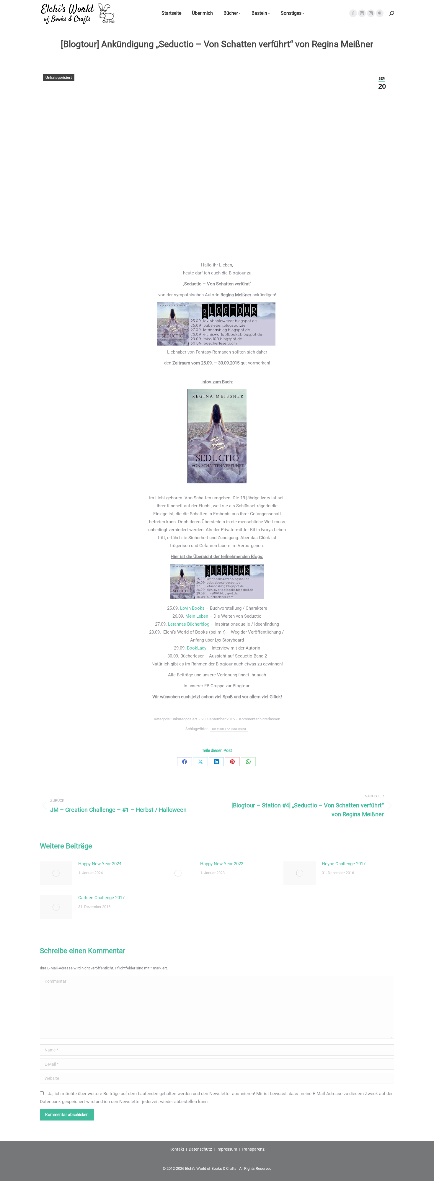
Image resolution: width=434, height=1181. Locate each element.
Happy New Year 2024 (99, 863)
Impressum (226, 1149)
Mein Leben (196, 616)
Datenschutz (200, 1149)
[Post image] (56, 873)
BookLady (196, 648)
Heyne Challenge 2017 (344, 863)
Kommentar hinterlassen (259, 719)
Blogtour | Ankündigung (229, 728)
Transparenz (253, 1149)
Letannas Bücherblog (188, 624)
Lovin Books (192, 608)
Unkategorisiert (58, 78)
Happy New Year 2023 (221, 863)
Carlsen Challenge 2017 (101, 897)
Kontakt (176, 1149)
